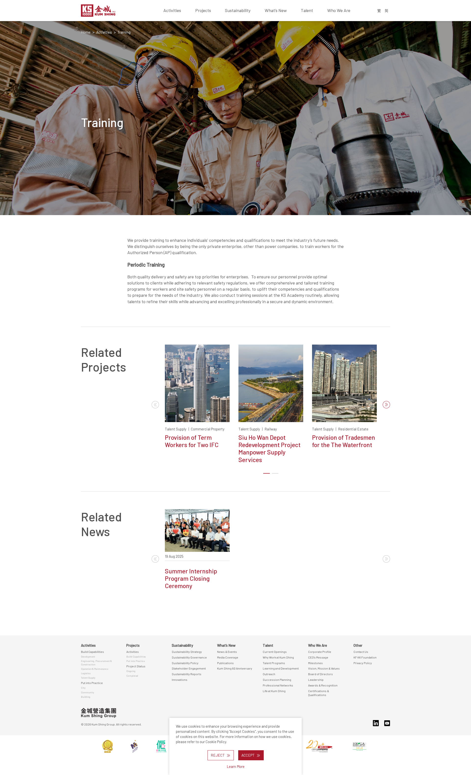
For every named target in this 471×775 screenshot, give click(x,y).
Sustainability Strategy (187, 651)
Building (85, 696)
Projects (203, 10)
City (83, 687)
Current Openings (275, 651)
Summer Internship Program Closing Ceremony (191, 578)
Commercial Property (207, 429)
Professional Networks (278, 685)
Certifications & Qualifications (318, 693)
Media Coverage (227, 657)
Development (88, 656)
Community (87, 692)
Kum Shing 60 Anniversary (234, 668)
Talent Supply (175, 429)
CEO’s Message (318, 657)
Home (86, 32)
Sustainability (237, 10)
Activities (172, 10)
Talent (307, 10)
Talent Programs (274, 663)
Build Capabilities (92, 651)
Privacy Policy (362, 663)
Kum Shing (109, 10)
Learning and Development (281, 668)
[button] (386, 404)
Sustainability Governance (189, 657)
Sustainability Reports (186, 674)
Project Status (135, 666)
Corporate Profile (319, 651)
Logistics (86, 673)
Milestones (315, 663)
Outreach (269, 674)
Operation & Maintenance (94, 668)
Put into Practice (92, 683)
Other (357, 645)
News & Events (227, 651)
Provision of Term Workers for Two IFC (192, 441)
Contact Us (360, 651)
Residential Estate (353, 429)
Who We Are (338, 10)
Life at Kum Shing (274, 691)
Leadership (316, 679)
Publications (225, 663)
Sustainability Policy (185, 663)
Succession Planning (277, 679)
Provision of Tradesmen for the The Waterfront (343, 441)
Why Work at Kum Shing (278, 657)
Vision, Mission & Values (324, 668)
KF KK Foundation (365, 657)
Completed (132, 675)
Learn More (236, 766)
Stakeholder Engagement (189, 668)
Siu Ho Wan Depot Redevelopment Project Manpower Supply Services (269, 448)
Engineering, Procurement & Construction (96, 662)
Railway (270, 429)
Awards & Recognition (323, 685)
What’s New (276, 10)
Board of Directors (320, 674)
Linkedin (376, 723)
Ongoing (130, 671)
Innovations (179, 679)
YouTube (387, 723)
